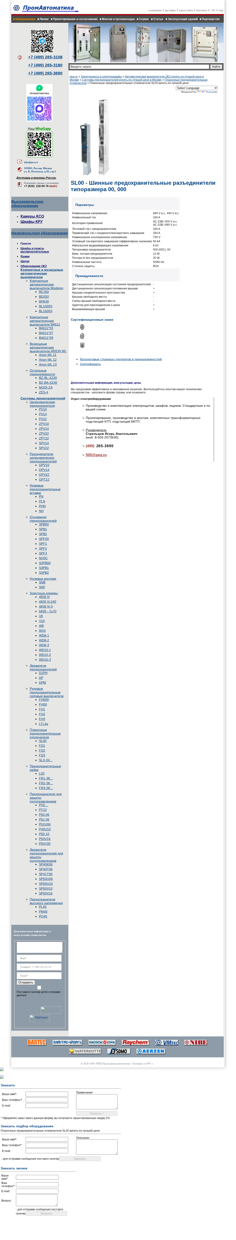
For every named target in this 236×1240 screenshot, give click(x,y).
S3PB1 (44, 568)
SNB (42, 582)
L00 (41, 773)
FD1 (42, 745)
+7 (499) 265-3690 (45, 73)
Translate (211, 92)
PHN (42, 506)
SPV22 (44, 448)
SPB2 (43, 534)
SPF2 (43, 548)
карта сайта (186, 10)
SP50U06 (46, 879)
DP (41, 678)
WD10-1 (45, 650)
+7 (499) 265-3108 (45, 57)
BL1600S (45, 311)
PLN (42, 501)
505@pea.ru (96, 455)
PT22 (43, 810)
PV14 (43, 414)
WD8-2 (44, 640)
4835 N (44, 597)
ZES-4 (43, 392)
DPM (42, 682)
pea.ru (74, 76)
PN (41, 496)
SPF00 (44, 539)
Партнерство (211, 19)
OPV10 (44, 465)
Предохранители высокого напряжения (46, 901)
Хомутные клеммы (44, 593)
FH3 (42, 719)
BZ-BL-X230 (48, 378)
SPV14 (44, 443)
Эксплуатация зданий (183, 19)
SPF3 (43, 553)
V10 (42, 621)
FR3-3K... (46, 788)
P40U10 (45, 829)
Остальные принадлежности (42, 372)
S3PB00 (45, 563)
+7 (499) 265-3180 (45, 65)
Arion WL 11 (47, 355)
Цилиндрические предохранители (42, 403)
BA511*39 (46, 338)
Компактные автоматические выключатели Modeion (46, 284)
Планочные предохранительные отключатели (45, 733)
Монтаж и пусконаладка (118, 19)
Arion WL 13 (48, 364)
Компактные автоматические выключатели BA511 (45, 320)
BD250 (44, 296)
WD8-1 (44, 635)
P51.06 (44, 819)
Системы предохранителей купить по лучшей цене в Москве (122, 79)
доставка (170, 10)
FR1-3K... (46, 778)
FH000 (44, 699)
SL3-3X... (46, 760)
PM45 (43, 911)
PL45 (43, 906)
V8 (41, 616)
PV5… (43, 805)
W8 (41, 626)
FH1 (42, 709)
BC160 (44, 292)
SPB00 (44, 524)
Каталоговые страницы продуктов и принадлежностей (121, 359)
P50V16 (44, 839)
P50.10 (44, 834)
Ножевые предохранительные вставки (45, 489)
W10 (42, 630)
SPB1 (43, 529)
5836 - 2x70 (47, 611)
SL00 (43, 741)
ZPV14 (44, 428)
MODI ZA (46, 387)
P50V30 (44, 843)
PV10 (43, 409)
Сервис (144, 19)
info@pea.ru (31, 162)
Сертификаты (90, 364)
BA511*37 (46, 333)
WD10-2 (45, 655)
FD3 (42, 755)
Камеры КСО (32, 216)
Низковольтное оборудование (39, 233)
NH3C (43, 558)
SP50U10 (46, 883)
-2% (213, 10)
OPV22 (44, 474)
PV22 (43, 419)
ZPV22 (44, 433)
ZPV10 (44, 424)
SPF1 (43, 543)
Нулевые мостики (43, 578)
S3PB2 (44, 572)
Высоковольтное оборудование (27, 204)
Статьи (158, 19)
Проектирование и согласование (75, 19)
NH (41, 511)
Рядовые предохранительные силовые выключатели (47, 692)
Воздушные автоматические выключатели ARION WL (48, 347)
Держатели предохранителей (43, 667)
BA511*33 (46, 328)
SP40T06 (46, 869)
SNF (42, 587)
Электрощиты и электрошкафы (101, 76)
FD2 (42, 750)
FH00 (43, 704)
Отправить (25, 982)
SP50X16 (46, 893)
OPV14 (44, 470)
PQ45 (43, 916)
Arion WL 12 (48, 359)
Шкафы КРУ (32, 222)
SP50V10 (46, 888)
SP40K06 (46, 864)
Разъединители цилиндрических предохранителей (43, 457)
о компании (155, 10)
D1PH (43, 673)
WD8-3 (44, 645)
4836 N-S (46, 606)
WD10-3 (45, 659)
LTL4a (43, 724)
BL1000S (45, 306)
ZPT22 (44, 438)
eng (221, 10)
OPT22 (44, 479)
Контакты (201, 10)
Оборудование (25, 19)
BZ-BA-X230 (48, 382)
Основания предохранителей (43, 518)
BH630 (44, 301)
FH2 (42, 714)
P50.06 (44, 814)
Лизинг (44, 19)
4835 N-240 (47, 601)
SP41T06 (46, 874)
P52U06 (45, 824)
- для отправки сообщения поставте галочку (30, 1158)
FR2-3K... (46, 783)
